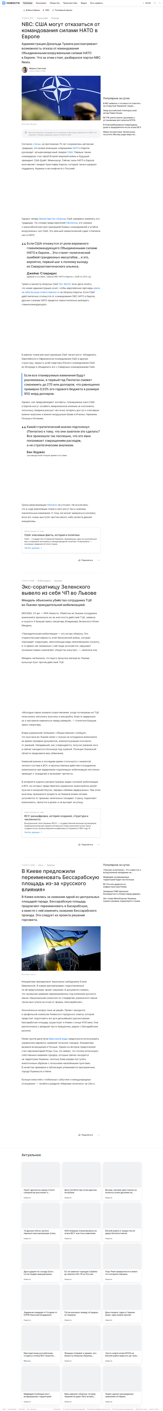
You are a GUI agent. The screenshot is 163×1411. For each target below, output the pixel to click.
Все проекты (31, 1409)
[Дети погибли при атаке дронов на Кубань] (81, 1181)
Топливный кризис (63, 10)
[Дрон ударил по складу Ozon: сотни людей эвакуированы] (41, 1263)
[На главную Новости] (13, 3)
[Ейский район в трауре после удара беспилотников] (122, 1222)
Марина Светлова (37, 68)
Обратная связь (141, 1409)
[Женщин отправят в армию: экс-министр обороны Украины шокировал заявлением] (81, 1344)
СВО (47, 10)
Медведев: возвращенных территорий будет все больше (118, 878)
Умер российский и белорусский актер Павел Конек (120, 111)
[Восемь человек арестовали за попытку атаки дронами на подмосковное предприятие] (122, 1181)
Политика (55, 18)
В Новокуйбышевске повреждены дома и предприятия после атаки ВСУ (122, 126)
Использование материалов (122, 1409)
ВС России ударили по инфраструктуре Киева (115, 885)
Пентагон (52, 505)
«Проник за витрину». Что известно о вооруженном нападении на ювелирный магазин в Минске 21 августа (122, 871)
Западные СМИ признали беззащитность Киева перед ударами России (122, 892)
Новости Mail (42, 18)
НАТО (76, 148)
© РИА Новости (44, 581)
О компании (12, 1409)
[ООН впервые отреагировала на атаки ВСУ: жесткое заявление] (81, 1222)
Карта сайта (153, 1409)
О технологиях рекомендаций (74, 1409)
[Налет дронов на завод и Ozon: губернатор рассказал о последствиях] (41, 1181)
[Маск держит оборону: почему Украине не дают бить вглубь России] (81, 1385)
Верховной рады (58, 1038)
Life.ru (40, 865)
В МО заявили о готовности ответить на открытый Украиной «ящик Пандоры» (122, 104)
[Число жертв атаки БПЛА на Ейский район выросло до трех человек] (122, 1344)
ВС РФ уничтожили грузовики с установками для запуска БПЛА (119, 118)
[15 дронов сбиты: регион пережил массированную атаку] (41, 1222)
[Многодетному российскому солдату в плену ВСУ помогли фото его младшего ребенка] (41, 1344)
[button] (61, 98)
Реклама (21, 1409)
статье (36, 144)
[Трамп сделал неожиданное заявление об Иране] (122, 1385)
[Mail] (4, 3)
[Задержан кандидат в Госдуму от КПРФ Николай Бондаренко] (41, 1304)
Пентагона (72, 222)
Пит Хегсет (65, 284)
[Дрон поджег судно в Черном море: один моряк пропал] (122, 1304)
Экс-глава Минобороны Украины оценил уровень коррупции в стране (121, 899)
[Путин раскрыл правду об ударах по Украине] (81, 1304)
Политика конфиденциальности (98, 1409)
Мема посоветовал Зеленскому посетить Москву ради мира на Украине (119, 133)
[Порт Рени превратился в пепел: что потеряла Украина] (122, 1263)
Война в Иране (33, 10)
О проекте (57, 1409)
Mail (4, 1409)
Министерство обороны (52, 218)
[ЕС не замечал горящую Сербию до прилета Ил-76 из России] (81, 1263)
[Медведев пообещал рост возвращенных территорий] (41, 1385)
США (70, 152)
